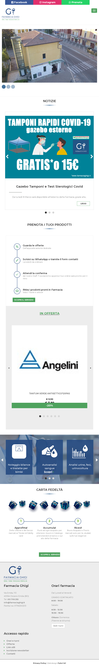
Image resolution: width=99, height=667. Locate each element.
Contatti (10, 654)
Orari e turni (12, 641)
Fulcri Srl (62, 663)
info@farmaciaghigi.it (14, 602)
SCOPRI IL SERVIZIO (24, 300)
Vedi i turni (58, 626)
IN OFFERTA (49, 313)
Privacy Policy (39, 663)
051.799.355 (12, 599)
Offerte (10, 644)
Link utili (10, 647)
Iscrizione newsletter (17, 650)
